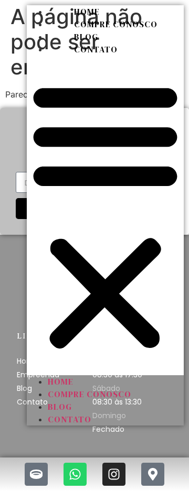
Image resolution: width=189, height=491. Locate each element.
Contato (96, 49)
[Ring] (36, 474)
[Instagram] (113, 474)
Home (87, 11)
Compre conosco (116, 24)
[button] (105, 215)
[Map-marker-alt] (152, 474)
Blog (86, 36)
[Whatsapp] (75, 474)
